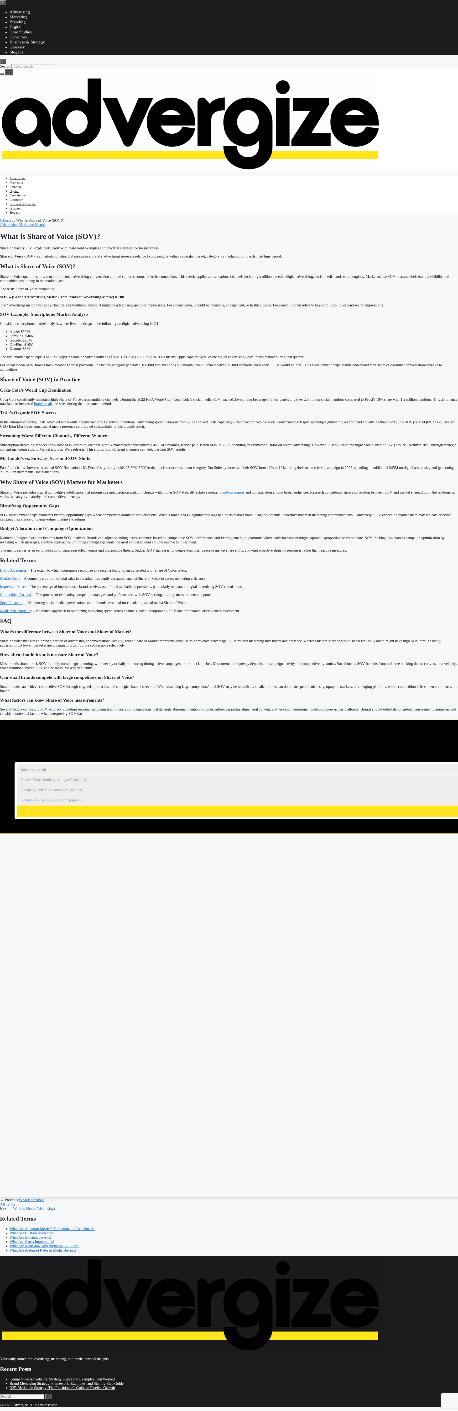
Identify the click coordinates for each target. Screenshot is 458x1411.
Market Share (10, 578)
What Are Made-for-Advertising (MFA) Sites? (44, 1246)
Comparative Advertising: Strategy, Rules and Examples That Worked (62, 1379)
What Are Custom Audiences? (32, 1233)
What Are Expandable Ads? (31, 1237)
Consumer (18, 37)
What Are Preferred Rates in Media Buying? (43, 1250)
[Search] (9, 72)
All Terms (7, 1204)
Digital (15, 27)
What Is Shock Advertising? (34, 1208)
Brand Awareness (13, 570)
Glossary (17, 47)
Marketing (18, 17)
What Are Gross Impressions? (32, 1242)
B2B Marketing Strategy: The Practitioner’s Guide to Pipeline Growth (62, 1388)
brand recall (43, 404)
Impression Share (13, 586)
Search (5, 66)
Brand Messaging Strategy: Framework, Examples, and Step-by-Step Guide (67, 1383)
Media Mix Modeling (16, 611)
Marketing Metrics (32, 225)
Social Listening (12, 603)
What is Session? (31, 1200)
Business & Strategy (27, 42)
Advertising (20, 12)
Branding (18, 22)
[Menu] (2, 74)
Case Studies (21, 32)
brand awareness (232, 492)
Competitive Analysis (16, 595)
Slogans (16, 52)
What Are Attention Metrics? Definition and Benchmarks (52, 1229)
